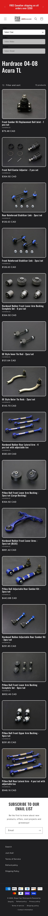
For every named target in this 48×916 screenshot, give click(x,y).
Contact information (25, 910)
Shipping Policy (12, 871)
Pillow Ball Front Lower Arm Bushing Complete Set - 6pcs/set (19, 686)
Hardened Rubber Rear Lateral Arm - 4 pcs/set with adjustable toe (20, 446)
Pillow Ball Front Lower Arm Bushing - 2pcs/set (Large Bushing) (20, 494)
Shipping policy (33, 906)
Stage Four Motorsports (23, 898)
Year (5, 28)
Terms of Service (13, 859)
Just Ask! (9, 853)
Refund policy (11, 865)
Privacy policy (34, 901)
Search (8, 847)
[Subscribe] (40, 830)
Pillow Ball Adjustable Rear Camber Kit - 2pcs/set (21, 590)
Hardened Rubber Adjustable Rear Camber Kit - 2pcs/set (24, 638)
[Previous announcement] (5, 7)
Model (5, 47)
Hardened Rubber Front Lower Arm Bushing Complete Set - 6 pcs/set (23, 307)
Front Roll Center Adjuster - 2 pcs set (20, 170)
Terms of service (18, 906)
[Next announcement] (43, 7)
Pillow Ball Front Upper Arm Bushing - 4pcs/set (20, 734)
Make (5, 37)
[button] (5, 19)
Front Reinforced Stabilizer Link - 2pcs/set (22, 260)
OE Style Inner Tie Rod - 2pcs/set (18, 354)
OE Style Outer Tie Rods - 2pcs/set (18, 399)
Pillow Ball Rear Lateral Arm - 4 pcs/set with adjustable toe (23, 782)
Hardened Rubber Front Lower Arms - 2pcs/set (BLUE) (20, 542)
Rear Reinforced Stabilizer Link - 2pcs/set (22, 215)
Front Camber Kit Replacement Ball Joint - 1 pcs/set (23, 123)
